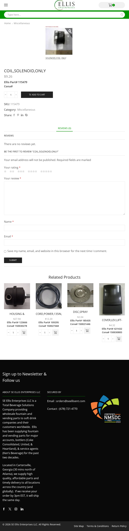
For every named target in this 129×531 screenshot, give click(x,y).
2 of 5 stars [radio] (12, 171)
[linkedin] (22, 115)
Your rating (12, 167)
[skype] (26, 115)
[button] (24, 332)
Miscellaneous (22, 23)
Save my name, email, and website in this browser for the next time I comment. (57, 251)
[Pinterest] (18, 115)
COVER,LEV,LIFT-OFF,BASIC (112, 322)
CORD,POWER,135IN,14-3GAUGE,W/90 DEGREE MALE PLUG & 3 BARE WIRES (49, 316)
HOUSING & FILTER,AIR (17, 316)
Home (7, 23)
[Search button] (122, 15)
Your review (12, 178)
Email (8, 236)
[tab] (64, 128)
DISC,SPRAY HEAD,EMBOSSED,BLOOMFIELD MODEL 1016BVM (80, 314)
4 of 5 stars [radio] (32, 171)
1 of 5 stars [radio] (5, 171)
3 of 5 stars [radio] (21, 171)
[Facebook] (14, 115)
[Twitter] (10, 509)
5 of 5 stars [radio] (46, 171)
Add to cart (38, 94)
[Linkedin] (22, 509)
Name (9, 221)
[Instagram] (16, 509)
